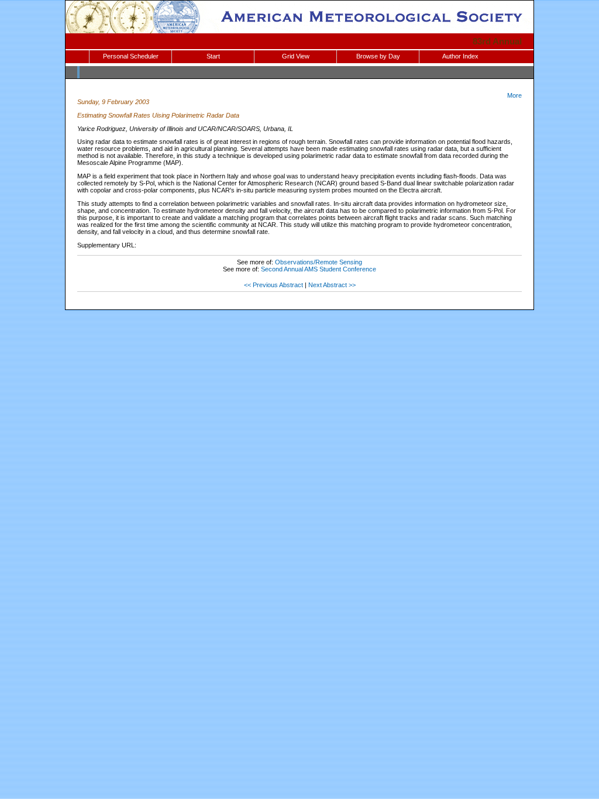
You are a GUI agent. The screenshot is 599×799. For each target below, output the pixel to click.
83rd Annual (497, 41)
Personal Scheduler (131, 56)
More (514, 95)
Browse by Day (378, 56)
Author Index (460, 56)
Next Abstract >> (332, 284)
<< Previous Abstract (273, 284)
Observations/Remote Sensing (318, 262)
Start (213, 56)
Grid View (295, 56)
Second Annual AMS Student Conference (318, 269)
